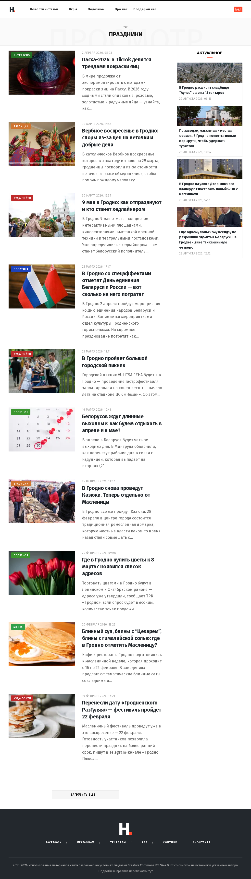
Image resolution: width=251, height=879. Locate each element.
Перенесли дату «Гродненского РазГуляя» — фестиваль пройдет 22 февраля (121, 710)
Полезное (96, 9)
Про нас (121, 9)
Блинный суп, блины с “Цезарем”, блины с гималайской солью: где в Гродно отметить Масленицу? (122, 638)
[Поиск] (223, 9)
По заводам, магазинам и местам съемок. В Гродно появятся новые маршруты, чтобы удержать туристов (207, 138)
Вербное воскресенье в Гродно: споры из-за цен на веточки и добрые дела (120, 138)
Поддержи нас (144, 9)
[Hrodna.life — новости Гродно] (12, 9)
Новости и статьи (44, 9)
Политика (20, 269)
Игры (73, 9)
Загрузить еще (83, 794)
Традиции (20, 126)
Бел (238, 9)
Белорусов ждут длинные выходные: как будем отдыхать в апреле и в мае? (122, 423)
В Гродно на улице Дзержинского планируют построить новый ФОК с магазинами (208, 189)
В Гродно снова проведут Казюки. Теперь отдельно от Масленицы (116, 495)
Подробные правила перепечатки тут (125, 871)
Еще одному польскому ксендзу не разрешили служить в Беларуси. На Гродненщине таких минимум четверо (208, 240)
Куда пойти (22, 198)
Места (18, 627)
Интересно (21, 55)
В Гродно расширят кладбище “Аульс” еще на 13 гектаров (204, 90)
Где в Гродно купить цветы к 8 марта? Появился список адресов (118, 567)
